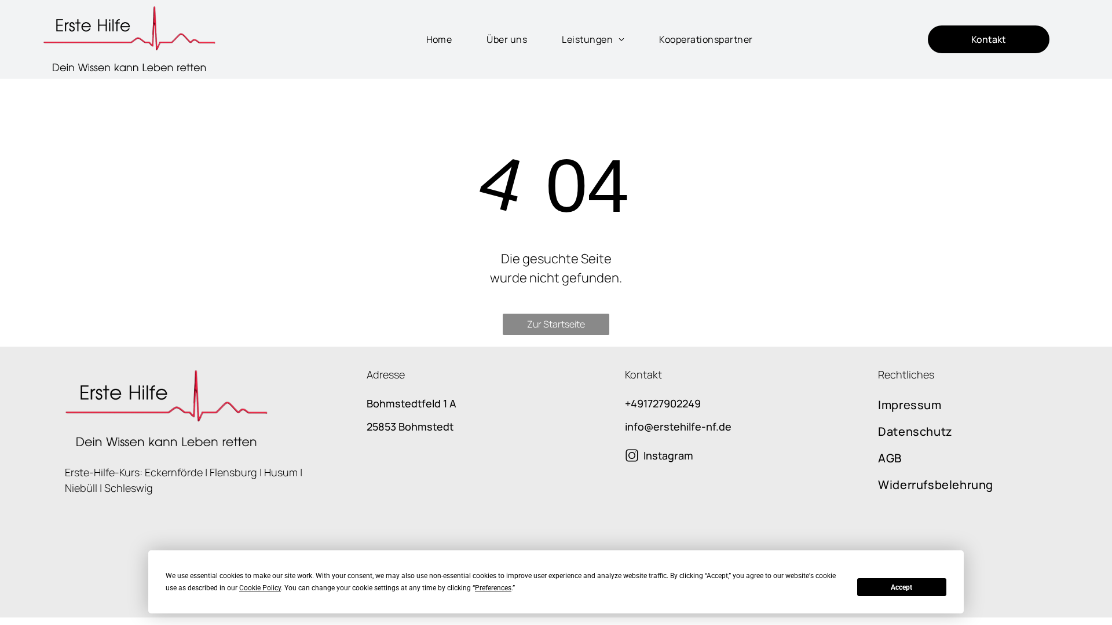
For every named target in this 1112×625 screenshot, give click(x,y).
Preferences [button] (493, 588)
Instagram (668, 455)
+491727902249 (663, 403)
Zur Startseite (556, 324)
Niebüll (81, 488)
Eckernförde (174, 472)
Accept (901, 587)
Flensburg (233, 472)
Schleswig (128, 488)
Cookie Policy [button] (260, 588)
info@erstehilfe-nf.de (678, 426)
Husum (281, 472)
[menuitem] (427, 39)
